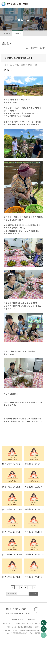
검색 (34, 593)
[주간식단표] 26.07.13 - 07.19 (15, 531)
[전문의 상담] (44, 629)
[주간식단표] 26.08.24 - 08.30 (15, 464)
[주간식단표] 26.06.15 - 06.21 (15, 577)
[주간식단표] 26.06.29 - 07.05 (15, 554)
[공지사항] (44, 623)
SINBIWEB (36, 633)
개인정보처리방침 (17, 619)
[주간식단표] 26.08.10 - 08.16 (15, 486)
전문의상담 (32, 619)
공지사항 (7, 33)
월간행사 (18, 33)
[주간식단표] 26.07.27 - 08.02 (15, 509)
